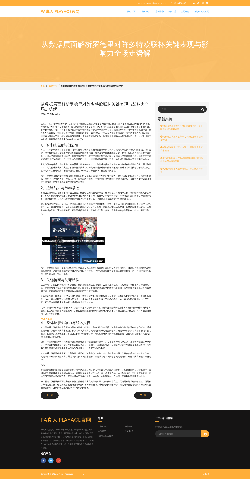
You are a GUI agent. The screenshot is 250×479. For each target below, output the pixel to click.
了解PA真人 (145, 11)
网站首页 (131, 11)
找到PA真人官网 (201, 11)
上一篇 (49, 395)
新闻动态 (172, 11)
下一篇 (143, 395)
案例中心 (159, 11)
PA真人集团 (78, 474)
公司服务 (185, 11)
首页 (43, 85)
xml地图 (205, 474)
